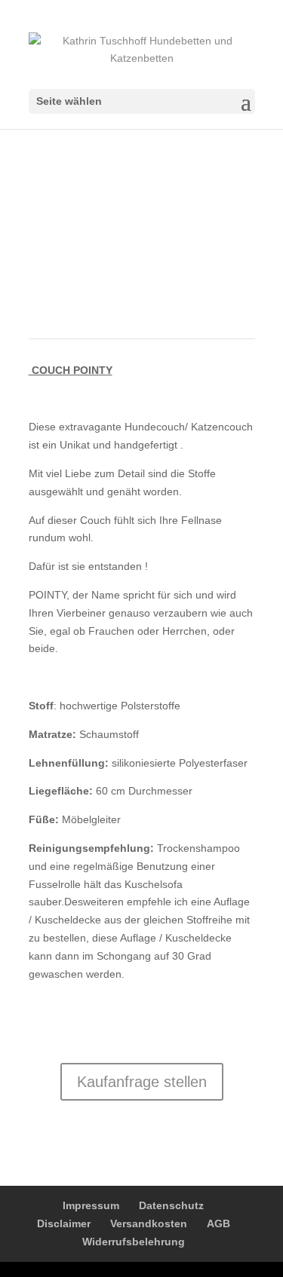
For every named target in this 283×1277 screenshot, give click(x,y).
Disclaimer (64, 1223)
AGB (218, 1223)
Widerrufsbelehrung (133, 1242)
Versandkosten (148, 1223)
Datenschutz (171, 1205)
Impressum (91, 1205)
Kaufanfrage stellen (142, 1081)
